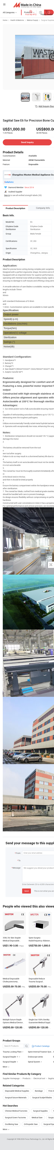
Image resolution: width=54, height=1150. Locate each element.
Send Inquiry (27, 142)
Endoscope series (35, 1056)
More (5, 1129)
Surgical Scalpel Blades (42, 1097)
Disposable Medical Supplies (17, 1091)
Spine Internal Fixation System (41, 1051)
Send (26, 891)
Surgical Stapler (9, 1061)
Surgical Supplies (40, 1110)
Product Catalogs (42, 1046)
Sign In (7, 195)
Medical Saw (37, 1117)
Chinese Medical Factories (16, 1110)
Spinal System (34, 1061)
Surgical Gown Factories (15, 1117)
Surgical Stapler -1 (10, 1056)
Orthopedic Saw (31, 1124)
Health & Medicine (17, 20)
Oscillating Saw (11, 1124)
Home (5, 20)
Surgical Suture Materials (15, 1097)
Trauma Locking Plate (12, 1051)
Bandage (39, 1091)
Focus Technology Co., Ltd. (35, 1139)
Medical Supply (32, 20)
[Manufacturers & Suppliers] (27, 4)
